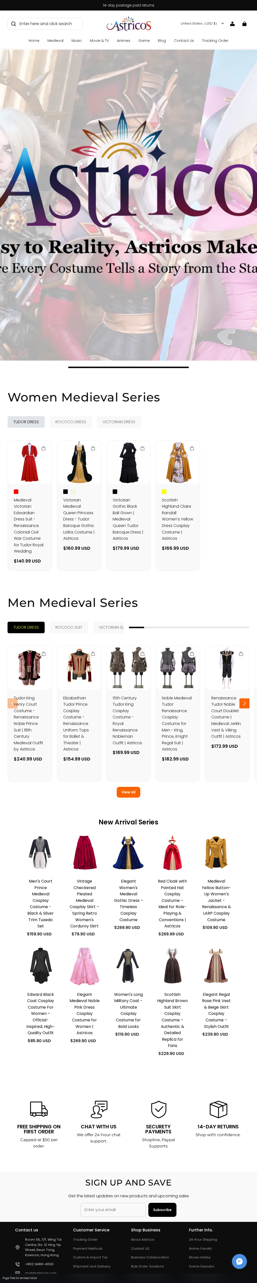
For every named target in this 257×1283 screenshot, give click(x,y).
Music (77, 40)
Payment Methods (88, 1248)
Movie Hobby (200, 1257)
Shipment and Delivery (91, 1266)
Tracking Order (215, 40)
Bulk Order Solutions (147, 1266)
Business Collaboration (150, 1257)
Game (144, 40)
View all (128, 792)
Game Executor (202, 1266)
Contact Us (184, 40)
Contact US (140, 1248)
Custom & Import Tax (90, 1257)
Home (34, 40)
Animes (123, 40)
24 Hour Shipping (203, 1239)
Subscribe (162, 1209)
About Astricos (142, 1239)
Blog (162, 40)
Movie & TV (99, 40)
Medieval (55, 40)
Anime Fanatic (200, 1248)
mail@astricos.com (40, 1273)
